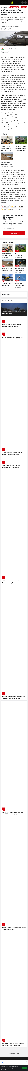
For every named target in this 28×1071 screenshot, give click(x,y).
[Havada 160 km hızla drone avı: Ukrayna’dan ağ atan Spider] (14, 322)
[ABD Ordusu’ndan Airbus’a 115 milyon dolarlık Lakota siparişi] (21, 143)
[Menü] (2, 2)
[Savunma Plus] (12, 2)
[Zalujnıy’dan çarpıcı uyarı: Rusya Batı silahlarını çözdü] (14, 309)
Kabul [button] (24, 1068)
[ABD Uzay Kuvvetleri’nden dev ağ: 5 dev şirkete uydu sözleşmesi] (14, 989)
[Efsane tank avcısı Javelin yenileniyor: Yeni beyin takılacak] (14, 874)
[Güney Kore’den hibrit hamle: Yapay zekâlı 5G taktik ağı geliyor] (14, 758)
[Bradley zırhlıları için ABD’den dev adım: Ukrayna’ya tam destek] (14, 334)
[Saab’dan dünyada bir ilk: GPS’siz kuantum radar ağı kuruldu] (14, 463)
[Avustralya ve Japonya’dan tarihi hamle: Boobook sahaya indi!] (14, 399)
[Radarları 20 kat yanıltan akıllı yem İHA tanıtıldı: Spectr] (7, 159)
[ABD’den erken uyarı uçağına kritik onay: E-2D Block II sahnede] (20, 266)
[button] (22, 2)
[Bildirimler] (25, 2)
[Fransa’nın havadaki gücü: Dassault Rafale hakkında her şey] (20, 281)
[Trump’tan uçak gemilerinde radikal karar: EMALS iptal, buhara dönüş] (7, 281)
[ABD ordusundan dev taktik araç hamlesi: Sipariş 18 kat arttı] (14, 527)
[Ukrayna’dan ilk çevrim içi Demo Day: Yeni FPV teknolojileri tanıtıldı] (7, 143)
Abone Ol (14, 233)
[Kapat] (26, 1062)
